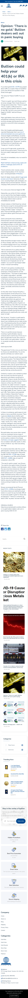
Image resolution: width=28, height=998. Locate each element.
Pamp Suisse (11, 745)
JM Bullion (19, 174)
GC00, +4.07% (15, 87)
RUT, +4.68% (8, 458)
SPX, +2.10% (12, 454)
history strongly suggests (11, 440)
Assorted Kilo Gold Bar (17, 774)
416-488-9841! (19, 1)
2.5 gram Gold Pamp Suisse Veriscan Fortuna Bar (17, 791)
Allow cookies (14, 995)
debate (9, 416)
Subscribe (21, 821)
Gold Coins (11, 749)
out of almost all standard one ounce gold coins (13, 133)
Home (3, 11)
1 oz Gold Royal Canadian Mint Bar (16, 766)
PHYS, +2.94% (8, 489)
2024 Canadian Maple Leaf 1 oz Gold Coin (17, 782)
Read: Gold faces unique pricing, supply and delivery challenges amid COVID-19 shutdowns (13, 164)
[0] (20, 6)
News (9, 11)
